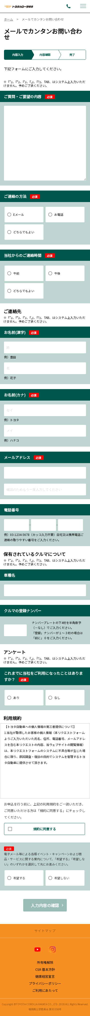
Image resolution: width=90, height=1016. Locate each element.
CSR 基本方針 (45, 969)
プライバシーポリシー (45, 983)
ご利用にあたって (45, 990)
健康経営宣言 (45, 976)
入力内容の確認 (45, 905)
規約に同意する (44, 828)
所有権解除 (45, 962)
